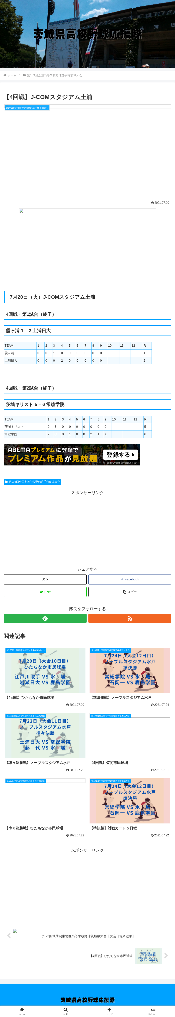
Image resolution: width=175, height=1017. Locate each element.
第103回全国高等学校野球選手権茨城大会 (34, 481)
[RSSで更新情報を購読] (129, 618)
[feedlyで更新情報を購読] (45, 618)
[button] (129, 592)
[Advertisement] (87, 528)
